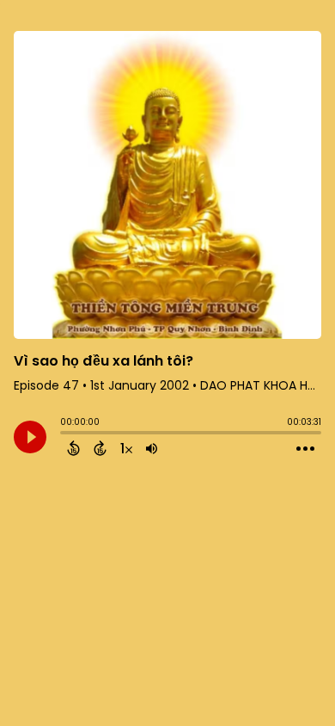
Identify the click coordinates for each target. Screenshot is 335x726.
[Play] (30, 437)
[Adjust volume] (151, 448)
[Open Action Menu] (305, 449)
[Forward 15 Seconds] (100, 448)
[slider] (64, 434)
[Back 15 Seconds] (73, 448)
